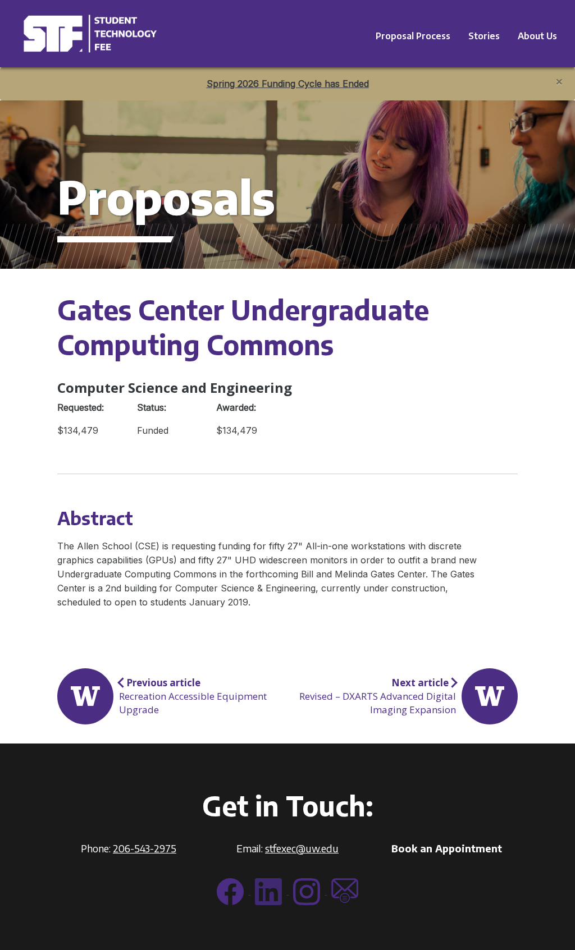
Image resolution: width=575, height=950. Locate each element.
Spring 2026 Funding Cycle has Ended (288, 83)
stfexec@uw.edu (302, 848)
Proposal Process (413, 36)
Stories (484, 36)
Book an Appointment (446, 848)
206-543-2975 (144, 848)
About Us (537, 36)
